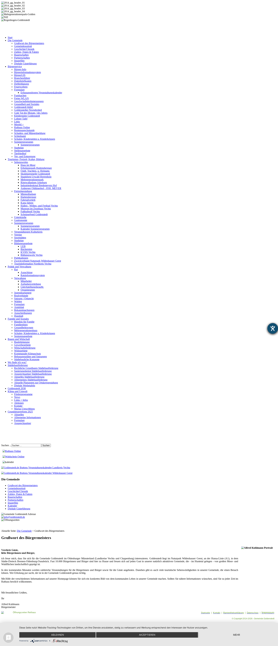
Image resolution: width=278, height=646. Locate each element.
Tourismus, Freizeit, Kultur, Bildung (26, 159)
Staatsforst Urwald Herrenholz (36, 176)
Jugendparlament (22, 292)
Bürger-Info (20, 69)
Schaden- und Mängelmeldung (29, 133)
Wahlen (18, 301)
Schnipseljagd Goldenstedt (34, 214)
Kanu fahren (27, 202)
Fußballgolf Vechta (30, 211)
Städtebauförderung (18, 365)
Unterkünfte (20, 217)
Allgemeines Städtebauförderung (30, 379)
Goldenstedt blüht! (23, 107)
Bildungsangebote (23, 243)
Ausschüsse (26, 272)
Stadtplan (19, 147)
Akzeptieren (147, 634)
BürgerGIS (19, 75)
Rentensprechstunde (24, 130)
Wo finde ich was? (17, 362)
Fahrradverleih (28, 200)
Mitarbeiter (26, 281)
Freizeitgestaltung (23, 191)
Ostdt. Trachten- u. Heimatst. (35, 171)
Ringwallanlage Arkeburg (34, 182)
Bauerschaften (21, 54)
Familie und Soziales (18, 318)
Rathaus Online (22, 127)
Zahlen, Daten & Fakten (26, 52)
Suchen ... (6, 445)
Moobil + (19, 124)
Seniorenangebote (23, 336)
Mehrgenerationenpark (32, 179)
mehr (236, 634)
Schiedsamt (20, 136)
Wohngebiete (21, 350)
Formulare (19, 89)
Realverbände (21, 295)
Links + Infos (21, 400)
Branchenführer (22, 78)
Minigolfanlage (28, 194)
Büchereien (26, 249)
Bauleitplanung (22, 342)
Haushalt (18, 316)
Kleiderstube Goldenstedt (27, 115)
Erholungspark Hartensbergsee (36, 168)
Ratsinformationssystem (33, 275)
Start (10, 37)
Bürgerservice (15, 66)
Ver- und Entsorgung (24, 156)
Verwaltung (20, 278)
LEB (23, 246)
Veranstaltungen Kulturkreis (28, 231)
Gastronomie (20, 220)
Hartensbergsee (28, 197)
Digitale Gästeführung (25, 63)
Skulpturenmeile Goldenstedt (35, 173)
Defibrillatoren (21, 84)
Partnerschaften (22, 57)
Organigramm (28, 289)
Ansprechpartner (22, 423)
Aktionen (19, 403)
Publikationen (21, 258)
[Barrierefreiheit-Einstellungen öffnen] (272, 328)
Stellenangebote (22, 150)
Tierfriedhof (20, 153)
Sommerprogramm (23, 142)
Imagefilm (19, 60)
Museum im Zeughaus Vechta (36, 208)
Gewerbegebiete (22, 345)
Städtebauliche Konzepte (26, 359)
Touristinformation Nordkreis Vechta (32, 263)
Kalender (12, 505)
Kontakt (18, 405)
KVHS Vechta (28, 252)
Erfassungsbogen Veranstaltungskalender (41, 92)
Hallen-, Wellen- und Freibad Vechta (39, 205)
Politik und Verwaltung (19, 266)
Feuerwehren (21, 86)
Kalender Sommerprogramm (35, 229)
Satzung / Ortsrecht (24, 298)
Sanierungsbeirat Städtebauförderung (33, 371)
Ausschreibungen (23, 313)
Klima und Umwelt (17, 391)
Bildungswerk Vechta (31, 255)
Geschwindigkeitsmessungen (29, 101)
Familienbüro (21, 324)
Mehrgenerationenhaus (25, 330)
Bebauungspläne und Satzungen (30, 356)
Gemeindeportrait (23, 46)
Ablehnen (57, 634)
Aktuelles (19, 414)
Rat (16, 269)
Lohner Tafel (20, 118)
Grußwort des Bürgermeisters (29, 43)
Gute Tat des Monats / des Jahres (30, 113)
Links (17, 121)
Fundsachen (20, 95)
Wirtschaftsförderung (24, 347)
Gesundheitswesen (23, 327)
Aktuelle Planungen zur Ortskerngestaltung (36, 382)
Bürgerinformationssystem (27, 72)
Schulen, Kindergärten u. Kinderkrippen (34, 139)
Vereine (18, 234)
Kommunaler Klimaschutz (27, 353)
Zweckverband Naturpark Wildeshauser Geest (37, 260)
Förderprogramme (23, 394)
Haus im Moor (28, 165)
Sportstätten (20, 237)
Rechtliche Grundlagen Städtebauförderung (36, 368)
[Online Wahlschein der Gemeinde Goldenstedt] (13, 456)
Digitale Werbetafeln (24, 385)
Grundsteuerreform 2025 (20, 411)
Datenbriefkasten (22, 81)
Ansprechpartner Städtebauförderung (33, 374)
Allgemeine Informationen (27, 417)
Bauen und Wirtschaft (19, 339)
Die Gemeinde (15, 40)
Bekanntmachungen (24, 310)
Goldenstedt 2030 (17, 388)
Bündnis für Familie (24, 321)
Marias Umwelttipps (24, 408)
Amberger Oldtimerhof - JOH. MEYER (41, 188)
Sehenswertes (21, 162)
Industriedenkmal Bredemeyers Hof (39, 185)
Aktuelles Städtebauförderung (29, 376)
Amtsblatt (19, 307)
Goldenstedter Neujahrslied (28, 110)
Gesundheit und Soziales (26, 104)
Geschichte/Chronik (24, 49)
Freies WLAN (21, 98)
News (17, 397)
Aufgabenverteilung (31, 284)
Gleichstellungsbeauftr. (32, 287)
